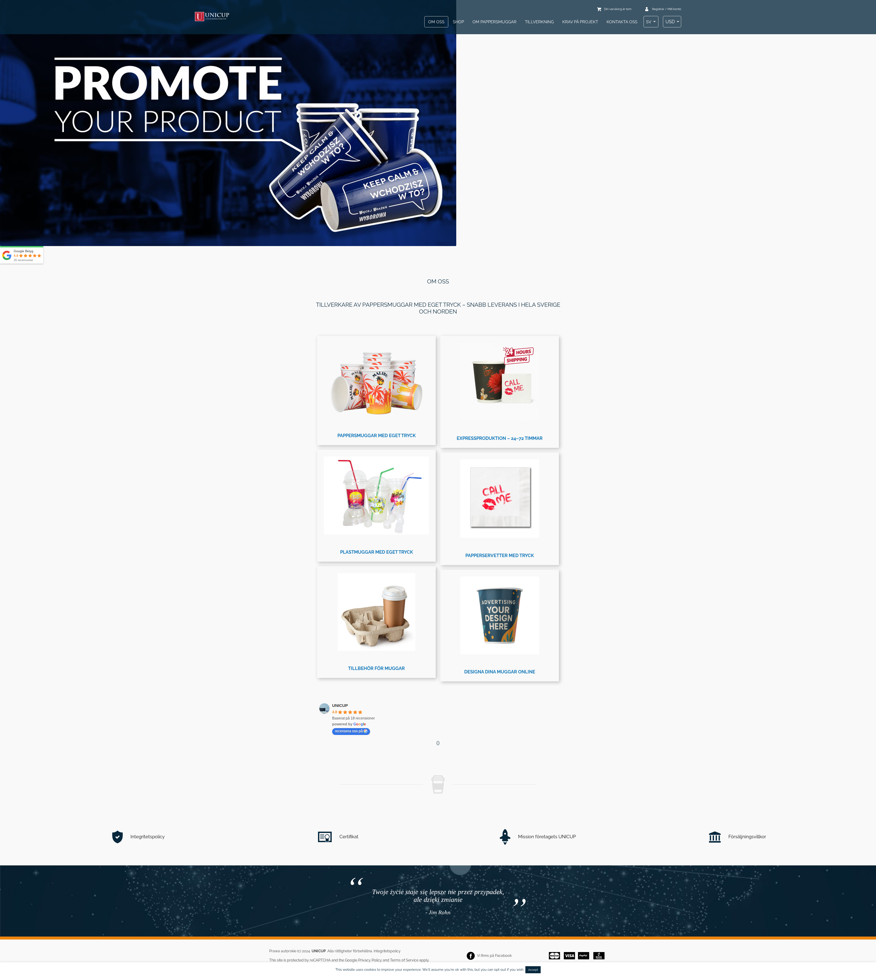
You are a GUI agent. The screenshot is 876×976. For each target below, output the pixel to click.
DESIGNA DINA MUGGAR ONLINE (499, 672)
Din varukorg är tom (617, 9)
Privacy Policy (370, 960)
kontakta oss (622, 21)
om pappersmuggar (494, 21)
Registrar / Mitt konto (666, 9)
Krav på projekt (580, 21)
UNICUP (340, 705)
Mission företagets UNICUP (546, 836)
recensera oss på (349, 731)
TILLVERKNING (539, 21)
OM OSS (436, 21)
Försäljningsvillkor (746, 836)
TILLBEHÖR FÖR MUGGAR (376, 668)
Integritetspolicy (147, 836)
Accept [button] (533, 969)
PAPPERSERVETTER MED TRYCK (499, 555)
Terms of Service (404, 960)
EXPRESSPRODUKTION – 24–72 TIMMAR (499, 438)
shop (458, 21)
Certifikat (348, 836)
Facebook (503, 955)
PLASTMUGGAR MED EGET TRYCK (376, 552)
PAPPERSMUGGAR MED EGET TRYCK (376, 435)
